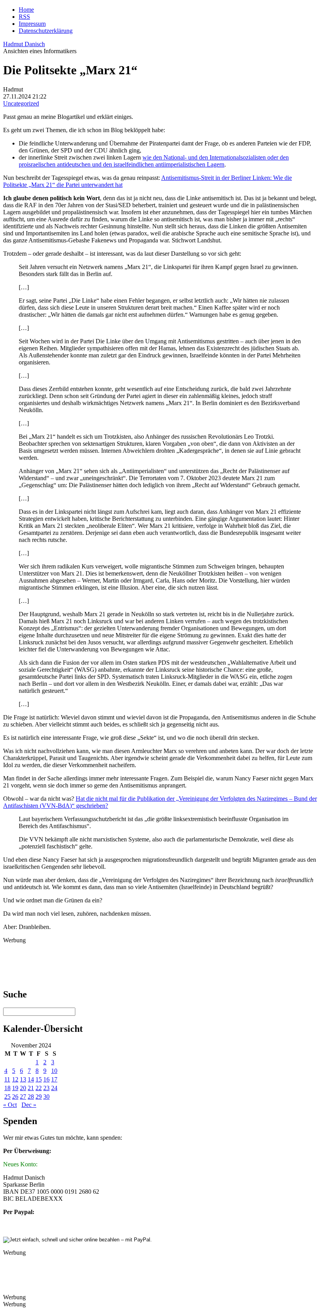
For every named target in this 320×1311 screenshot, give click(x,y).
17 (54, 1079)
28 (31, 1096)
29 (39, 1096)
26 (15, 1096)
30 (46, 1096)
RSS (24, 16)
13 (23, 1079)
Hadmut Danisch (24, 44)
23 (46, 1088)
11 (7, 1079)
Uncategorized (21, 103)
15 (39, 1079)
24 (54, 1088)
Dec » (28, 1104)
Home (26, 9)
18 (7, 1088)
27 (23, 1096)
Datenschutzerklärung (46, 30)
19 (15, 1088)
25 (7, 1096)
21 (31, 1088)
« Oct (10, 1104)
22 (39, 1088)
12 (15, 1079)
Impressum (32, 23)
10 (54, 1070)
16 (46, 1079)
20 (23, 1088)
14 (31, 1079)
